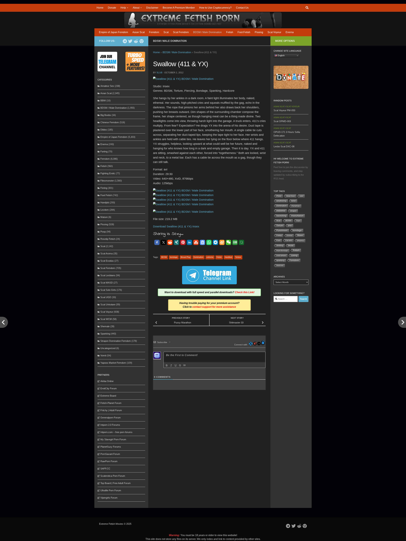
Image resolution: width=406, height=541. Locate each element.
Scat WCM (106, 319)
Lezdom (104, 209)
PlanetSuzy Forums (110, 446)
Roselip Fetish (107, 239)
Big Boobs (105, 115)
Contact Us (242, 7)
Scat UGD (105, 297)
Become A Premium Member (179, 7)
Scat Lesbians (107, 275)
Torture (238, 257)
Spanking (105, 333)
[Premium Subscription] (141, 41)
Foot (278, 240)
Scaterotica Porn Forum (112, 475)
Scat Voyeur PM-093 (284, 110)
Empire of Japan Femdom (113, 32)
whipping (300, 241)
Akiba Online (107, 381)
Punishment (282, 230)
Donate (112, 7)
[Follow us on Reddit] (136, 41)
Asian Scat (138, 32)
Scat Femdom (181, 32)
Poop (103, 231)
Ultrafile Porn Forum (110, 490)
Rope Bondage (282, 250)
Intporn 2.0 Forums (110, 424)
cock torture (281, 256)
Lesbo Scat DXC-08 (284, 146)
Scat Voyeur (274, 32)
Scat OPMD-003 (282, 121)
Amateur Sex (107, 86)
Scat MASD (106, 282)
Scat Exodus (107, 260)
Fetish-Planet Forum (110, 403)
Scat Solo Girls (108, 290)
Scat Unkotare (107, 304)
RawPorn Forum (109, 461)
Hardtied (228, 257)
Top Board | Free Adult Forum (115, 483)
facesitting (281, 216)
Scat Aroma (106, 253)
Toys (298, 221)
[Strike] (180, 365)
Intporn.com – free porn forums (116, 432)
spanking (281, 260)
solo (301, 196)
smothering (281, 201)
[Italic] (171, 365)
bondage (174, 257)
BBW (103, 100)
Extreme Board (108, 395)
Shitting (280, 246)
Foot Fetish (244, 32)
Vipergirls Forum (109, 497)
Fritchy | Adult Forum (111, 410)
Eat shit (289, 240)
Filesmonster (107, 180)
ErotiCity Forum (108, 388)
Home (100, 7)
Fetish (229, 32)
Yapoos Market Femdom (113, 362)
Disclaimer (152, 7)
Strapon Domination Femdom (115, 341)
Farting (104, 151)
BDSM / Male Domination (207, 32)
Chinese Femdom (109, 122)
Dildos (103, 129)
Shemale (105, 326)
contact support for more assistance (214, 307)
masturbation (297, 216)
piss (290, 226)
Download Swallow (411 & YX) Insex (176, 226)
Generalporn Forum (110, 417)
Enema (290, 32)
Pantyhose (296, 206)
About (136, 7)
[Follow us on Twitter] (130, 41)
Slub (159, 72)
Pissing (259, 32)
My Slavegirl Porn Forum (113, 439)
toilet (293, 201)
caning (294, 255)
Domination (198, 257)
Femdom (154, 32)
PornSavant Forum (110, 454)
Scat (166, 32)
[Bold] (166, 365)
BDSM (164, 257)
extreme (209, 257)
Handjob (104, 202)
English (281, 55)
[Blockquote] (184, 365)
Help (123, 7)
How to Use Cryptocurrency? (215, 7)
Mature (104, 217)
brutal (290, 246)
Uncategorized (107, 348)
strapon (293, 211)
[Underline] (175, 365)
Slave (300, 235)
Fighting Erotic (107, 173)
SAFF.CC (105, 468)
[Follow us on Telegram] (125, 41)
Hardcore (280, 265)
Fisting (103, 188)
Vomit (103, 355)
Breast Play (185, 257)
